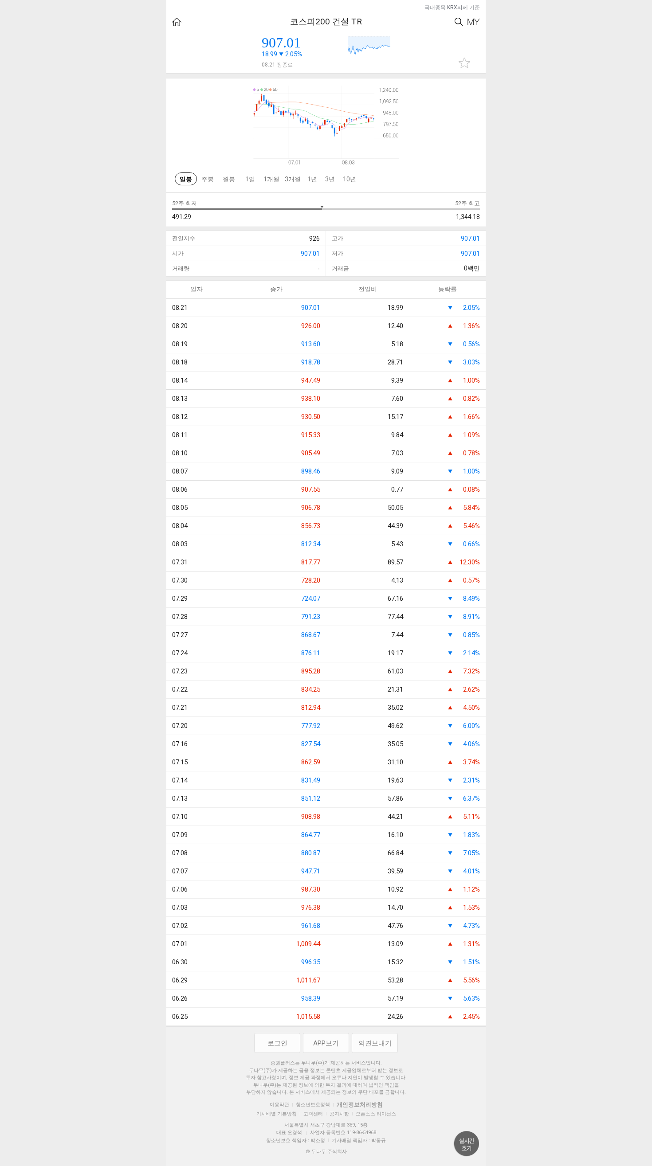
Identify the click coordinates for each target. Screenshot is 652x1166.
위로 (466, 1144)
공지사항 (339, 1114)
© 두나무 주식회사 (326, 1151)
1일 (250, 179)
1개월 (271, 179)
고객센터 (313, 1114)
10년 (349, 179)
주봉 (207, 179)
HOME (176, 22)
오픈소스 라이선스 (376, 1114)
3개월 (293, 179)
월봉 (229, 179)
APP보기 (326, 1043)
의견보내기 (375, 1043)
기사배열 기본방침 (276, 1114)
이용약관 (279, 1104)
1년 (312, 179)
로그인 (277, 1043)
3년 (330, 179)
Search (459, 22)
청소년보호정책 (313, 1104)
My (473, 22)
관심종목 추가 (464, 63)
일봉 (186, 179)
